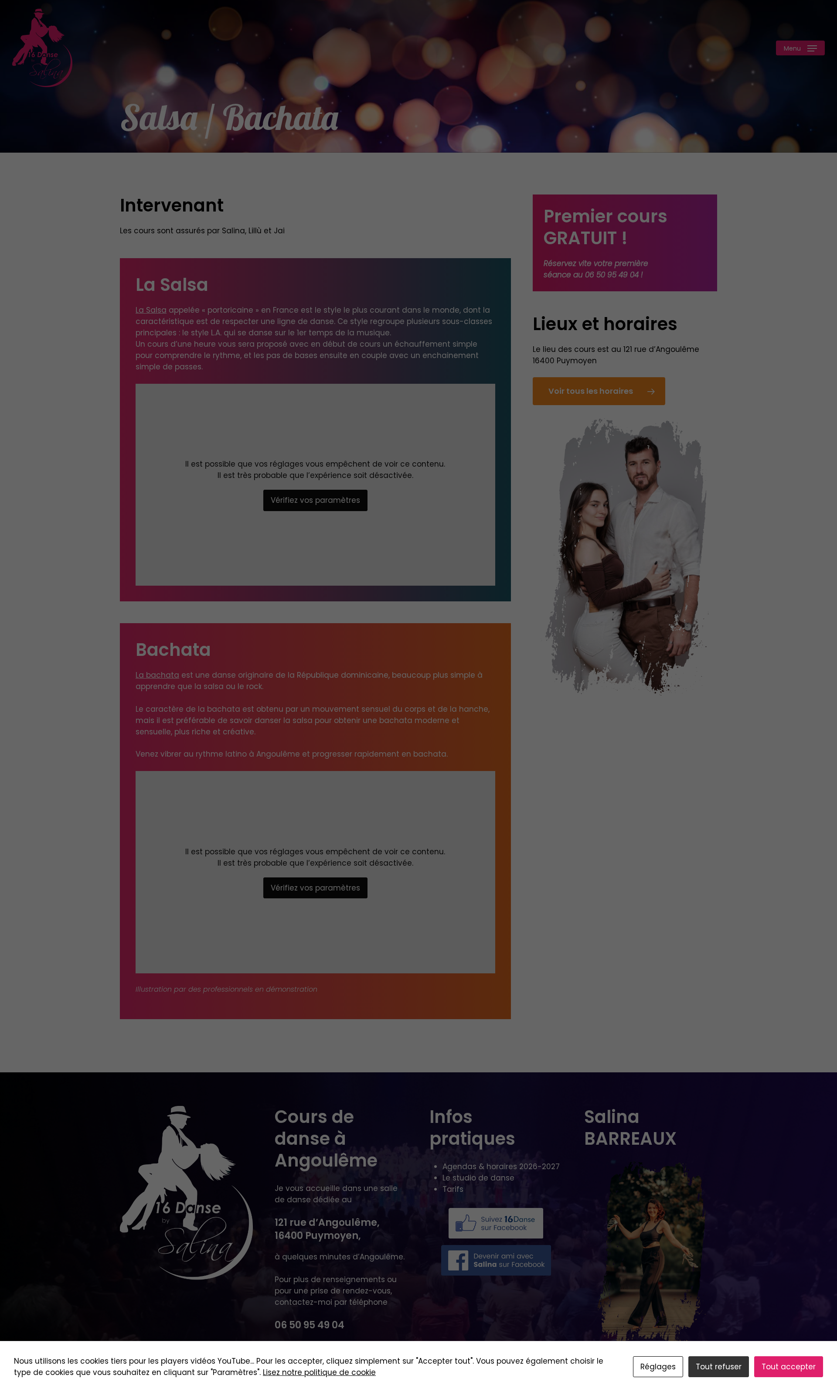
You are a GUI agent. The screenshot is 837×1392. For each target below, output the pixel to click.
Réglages (658, 1366)
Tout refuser (719, 1366)
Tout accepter (789, 1366)
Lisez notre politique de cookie (319, 1372)
